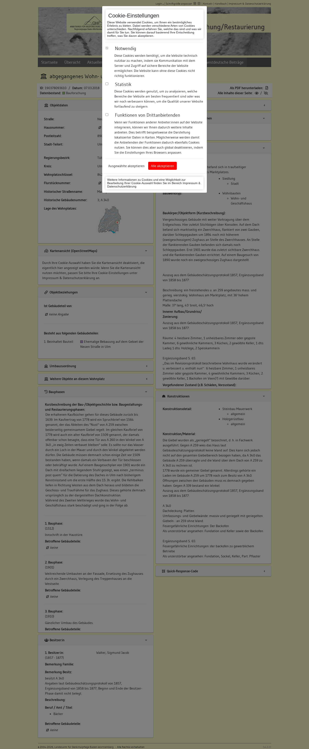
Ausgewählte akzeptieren (126, 166)
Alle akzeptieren (162, 166)
